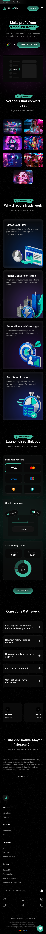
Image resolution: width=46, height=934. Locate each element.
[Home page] (10, 8)
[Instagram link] (41, 899)
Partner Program (9, 856)
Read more (22, 777)
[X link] (23, 905)
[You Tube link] (23, 899)
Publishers (6, 817)
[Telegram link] (4, 899)
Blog (4, 848)
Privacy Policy (30, 918)
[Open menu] (42, 8)
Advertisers (7, 813)
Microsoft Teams (9, 878)
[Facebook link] (41, 905)
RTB (4, 835)
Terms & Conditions (17, 918)
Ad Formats (7, 831)
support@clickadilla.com (12, 882)
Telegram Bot (8, 874)
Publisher (16, 2)
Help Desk (6, 852)
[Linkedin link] (4, 905)
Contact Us (7, 870)
